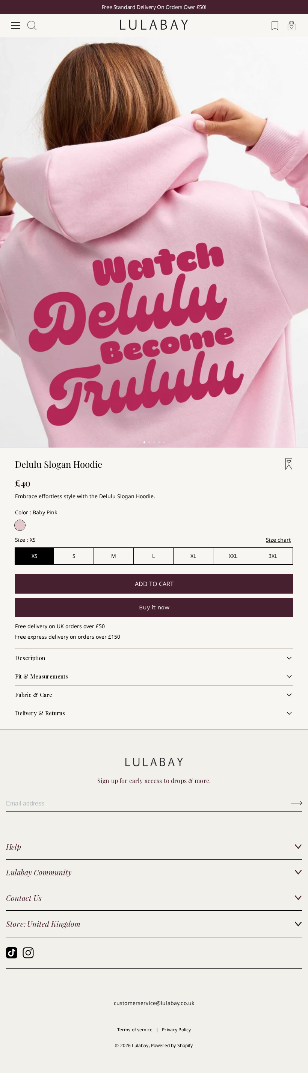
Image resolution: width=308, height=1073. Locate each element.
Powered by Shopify (172, 1045)
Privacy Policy (176, 1029)
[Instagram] (28, 952)
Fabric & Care (33, 694)
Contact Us (24, 898)
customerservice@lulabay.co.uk (154, 1003)
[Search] (32, 25)
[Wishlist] (275, 25)
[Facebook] (11, 952)
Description (30, 658)
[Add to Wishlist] (286, 464)
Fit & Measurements (41, 676)
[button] (144, 442)
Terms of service (134, 1029)
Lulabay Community (39, 872)
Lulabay (140, 1045)
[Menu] (15, 25)
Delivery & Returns (40, 713)
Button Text (296, 803)
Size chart (278, 539)
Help (13, 847)
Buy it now (154, 607)
